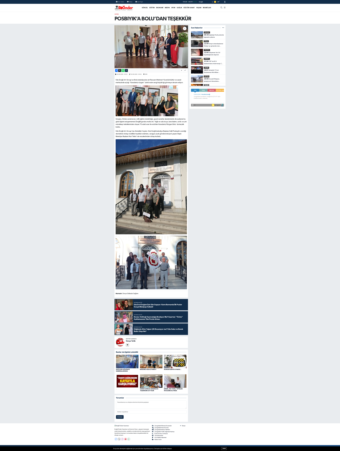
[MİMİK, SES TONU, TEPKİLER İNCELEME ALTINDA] (175, 381)
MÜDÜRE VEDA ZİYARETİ (148, 369)
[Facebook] (115, 439)
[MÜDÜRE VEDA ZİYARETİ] (151, 361)
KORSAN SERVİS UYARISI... (173, 369)
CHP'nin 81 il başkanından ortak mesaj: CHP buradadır (214, 63)
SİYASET (206, 58)
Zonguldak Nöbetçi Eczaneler (163, 425)
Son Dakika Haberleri (160, 437)
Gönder (119, 417)
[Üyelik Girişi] (224, 2)
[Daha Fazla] (126, 70)
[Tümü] (223, 28)
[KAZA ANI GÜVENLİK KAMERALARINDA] (127, 361)
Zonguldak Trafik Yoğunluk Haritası (164, 431)
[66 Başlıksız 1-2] (147, 101)
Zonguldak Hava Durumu (162, 427)
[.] (127, 381)
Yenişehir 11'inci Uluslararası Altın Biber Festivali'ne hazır (211, 71)
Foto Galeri (121, 1)
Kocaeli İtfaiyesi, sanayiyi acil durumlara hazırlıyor (212, 80)
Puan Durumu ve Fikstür (161, 433)
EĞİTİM (152, 7)
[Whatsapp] (128, 439)
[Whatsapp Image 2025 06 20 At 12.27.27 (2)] (151, 187)
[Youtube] (125, 439)
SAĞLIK (179, 7)
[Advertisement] (107, 39)
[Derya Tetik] (120, 342)
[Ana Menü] (225, 8)
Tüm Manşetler (159, 435)
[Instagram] (122, 439)
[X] (119, 439)
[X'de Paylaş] (119, 70)
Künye (183, 425)
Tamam (224, 448)
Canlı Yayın (140, 1)
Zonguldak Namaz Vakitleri (162, 429)
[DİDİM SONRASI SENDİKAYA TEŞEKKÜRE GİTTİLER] (151, 381)
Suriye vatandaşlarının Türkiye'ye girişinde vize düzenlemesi (213, 45)
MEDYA (167, 7)
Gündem (206, 32)
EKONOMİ (159, 7)
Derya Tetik (130, 341)
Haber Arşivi (158, 439)
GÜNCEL (145, 7)
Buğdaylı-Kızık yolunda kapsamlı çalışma (214, 36)
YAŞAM (198, 7)
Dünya (206, 41)
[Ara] (221, 8)
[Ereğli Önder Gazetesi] (123, 7)
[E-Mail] (127, 345)
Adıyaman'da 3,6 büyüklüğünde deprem (212, 54)
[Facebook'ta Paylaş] (116, 70)
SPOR (173, 7)
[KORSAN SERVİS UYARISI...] (175, 361)
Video (130, 1)
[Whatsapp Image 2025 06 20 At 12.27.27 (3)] (151, 262)
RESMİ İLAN (207, 7)
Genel (116, 14)
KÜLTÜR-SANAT (189, 7)
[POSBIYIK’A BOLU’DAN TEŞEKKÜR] (151, 46)
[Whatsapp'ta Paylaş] (123, 70)
